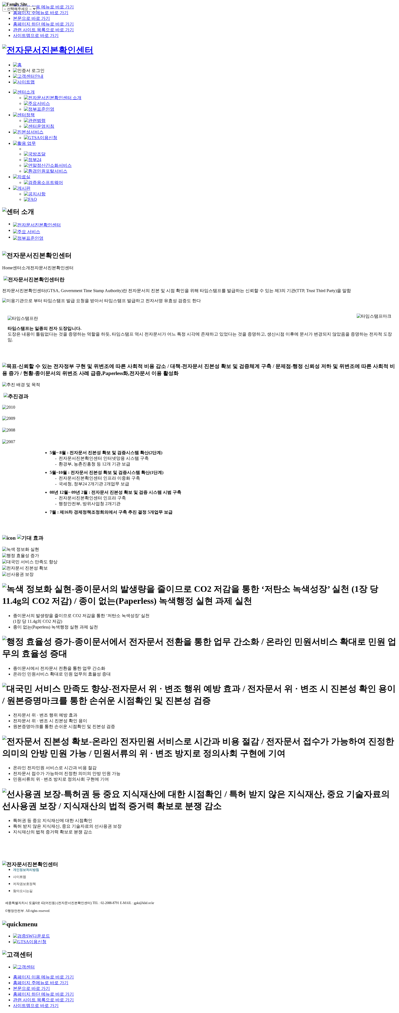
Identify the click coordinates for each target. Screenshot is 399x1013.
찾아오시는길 (23, 891)
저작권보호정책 (24, 884)
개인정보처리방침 (26, 870)
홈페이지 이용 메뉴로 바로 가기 (43, 7)
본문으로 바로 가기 (31, 18)
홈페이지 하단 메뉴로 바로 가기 (43, 24)
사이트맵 (19, 877)
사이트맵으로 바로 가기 (36, 35)
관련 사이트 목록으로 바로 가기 (43, 29)
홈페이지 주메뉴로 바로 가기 (40, 12)
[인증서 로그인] (29, 71)
